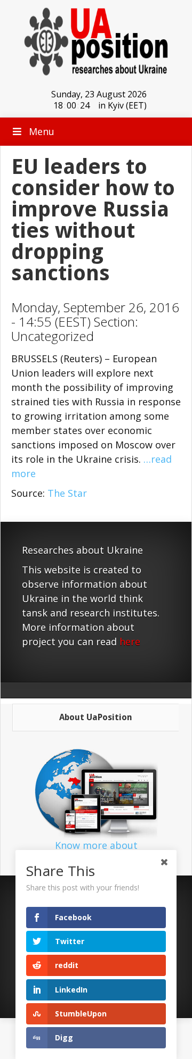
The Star (67, 493)
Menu (41, 131)
